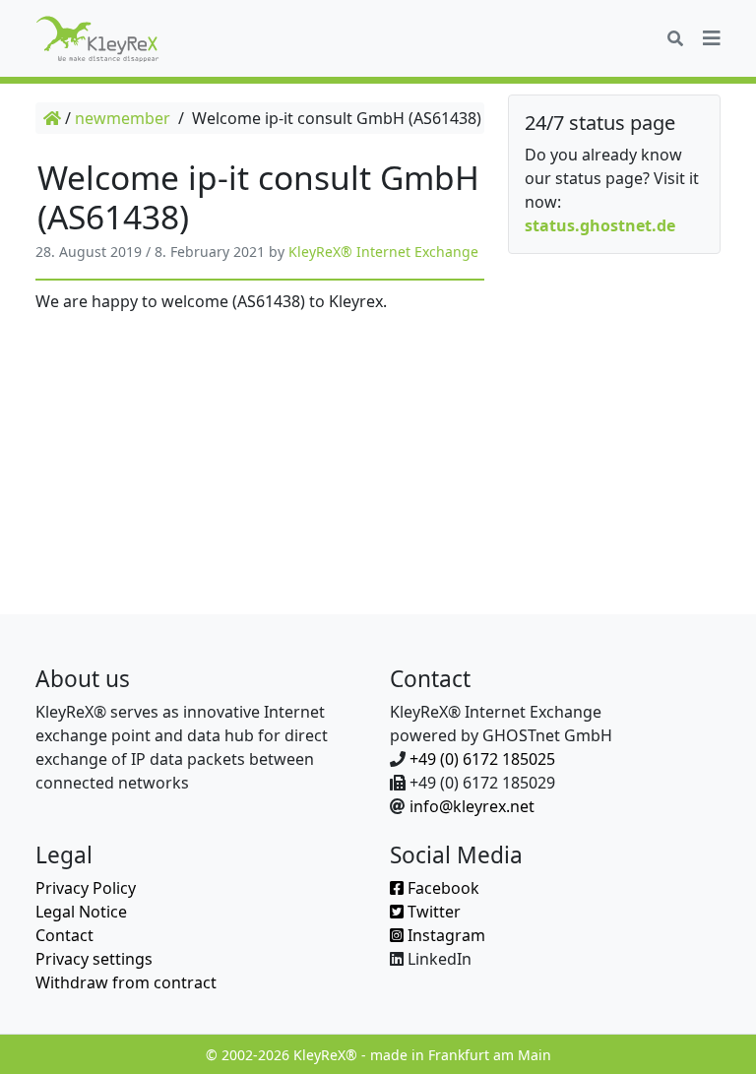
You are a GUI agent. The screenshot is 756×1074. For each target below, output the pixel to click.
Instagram (444, 935)
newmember (122, 118)
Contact (64, 935)
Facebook (441, 888)
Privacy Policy (85, 888)
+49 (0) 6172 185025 (482, 759)
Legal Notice (81, 911)
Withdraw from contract (126, 982)
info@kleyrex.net (472, 806)
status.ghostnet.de (600, 225)
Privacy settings (94, 959)
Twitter (432, 911)
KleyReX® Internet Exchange (383, 251)
